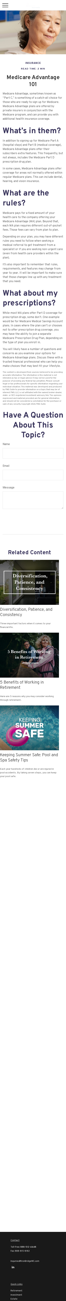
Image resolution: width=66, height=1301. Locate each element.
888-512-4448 (28, 1247)
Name (6, 444)
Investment (16, 1295)
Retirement (16, 1290)
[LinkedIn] (13, 1267)
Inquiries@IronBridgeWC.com (25, 1261)
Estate (14, 1299)
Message (8, 487)
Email (6, 465)
